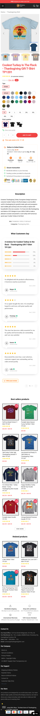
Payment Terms (6, 673)
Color (4, 90)
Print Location (6, 119)
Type (3, 83)
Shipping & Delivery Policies (9, 670)
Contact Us (4, 678)
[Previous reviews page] (26, 386)
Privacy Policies (6, 655)
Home (3, 12)
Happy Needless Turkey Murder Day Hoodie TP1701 (28, 487)
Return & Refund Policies (8, 675)
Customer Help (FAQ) (7, 681)
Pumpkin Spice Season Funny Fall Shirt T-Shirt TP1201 (28, 424)
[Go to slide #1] (5, 57)
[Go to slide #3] (25, 57)
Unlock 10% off (4, 707)
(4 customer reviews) (17, 76)
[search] (34, 6)
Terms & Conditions (7, 653)
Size (3, 109)
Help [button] (36, 713)
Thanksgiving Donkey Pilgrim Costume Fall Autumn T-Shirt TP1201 (28, 590)
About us (4, 650)
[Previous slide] (4, 33)
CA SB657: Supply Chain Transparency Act (14, 661)
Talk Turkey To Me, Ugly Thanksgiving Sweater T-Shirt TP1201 (9, 454)
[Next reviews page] (36, 386)
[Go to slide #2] (15, 57)
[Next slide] (36, 33)
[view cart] (37, 6)
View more (20, 529)
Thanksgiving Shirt (13, 12)
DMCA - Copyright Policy (8, 658)
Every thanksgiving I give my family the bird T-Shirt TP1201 (10, 590)
